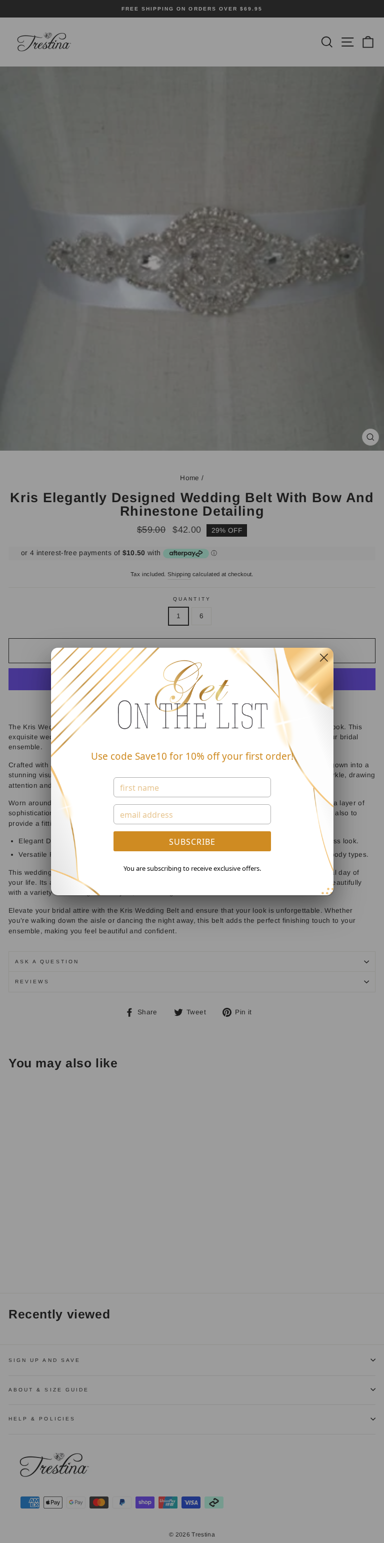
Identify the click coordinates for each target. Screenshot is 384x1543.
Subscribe (192, 841)
